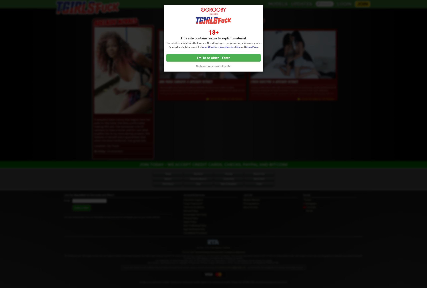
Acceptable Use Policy (230, 47)
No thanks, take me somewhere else (213, 66)
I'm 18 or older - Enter (213, 58)
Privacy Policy (251, 47)
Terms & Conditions (210, 47)
